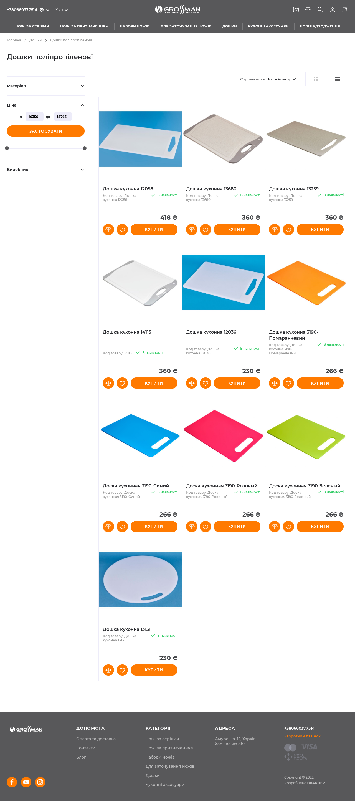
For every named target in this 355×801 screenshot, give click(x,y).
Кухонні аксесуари (165, 784)
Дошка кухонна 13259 (294, 189)
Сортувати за (252, 79)
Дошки (35, 40)
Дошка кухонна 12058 (128, 189)
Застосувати (45, 131)
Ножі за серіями (162, 738)
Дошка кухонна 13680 (211, 189)
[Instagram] (296, 9)
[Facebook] (12, 782)
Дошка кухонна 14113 (127, 332)
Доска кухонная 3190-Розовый (221, 485)
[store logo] (177, 10)
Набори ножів (160, 757)
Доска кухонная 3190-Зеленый (304, 485)
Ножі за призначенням (170, 747)
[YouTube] (26, 782)
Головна (14, 40)
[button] (108, 229)
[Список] (337, 79)
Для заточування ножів (170, 766)
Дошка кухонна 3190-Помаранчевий (293, 335)
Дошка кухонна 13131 (127, 629)
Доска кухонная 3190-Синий (136, 485)
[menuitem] (96, 738)
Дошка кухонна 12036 (211, 332)
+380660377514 (299, 728)
